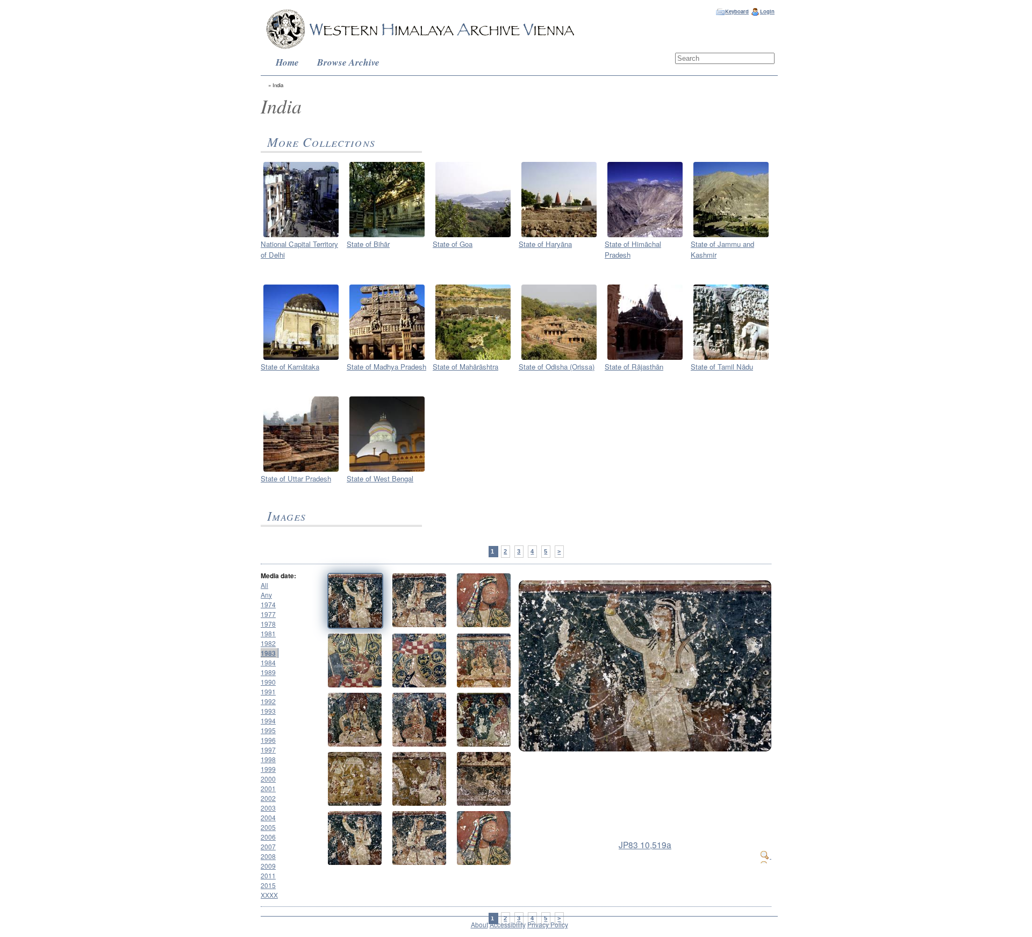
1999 (268, 768)
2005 (268, 827)
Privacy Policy (547, 924)
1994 (268, 720)
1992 (268, 701)
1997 (268, 749)
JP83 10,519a (645, 844)
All (264, 585)
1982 (268, 643)
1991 (268, 691)
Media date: (278, 575)
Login (767, 11)
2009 (268, 865)
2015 (268, 885)
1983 (268, 653)
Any (266, 594)
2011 (268, 875)
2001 (268, 788)
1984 (268, 662)
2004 (268, 817)
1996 (268, 739)
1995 (268, 730)
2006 (268, 836)
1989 (268, 672)
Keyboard (737, 11)
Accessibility (508, 924)
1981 (268, 633)
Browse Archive (348, 62)
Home (287, 62)
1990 (268, 681)
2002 (268, 798)
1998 (268, 759)
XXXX (269, 894)
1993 (268, 710)
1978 (268, 623)
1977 (268, 614)
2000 (268, 778)
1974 (268, 604)
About (479, 924)
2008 (268, 856)
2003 (268, 807)
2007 (268, 846)
